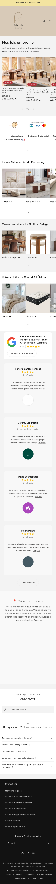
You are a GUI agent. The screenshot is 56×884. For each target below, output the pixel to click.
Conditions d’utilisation (41, 870)
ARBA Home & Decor (17, 863)
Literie (5, 316)
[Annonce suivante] (51, 3)
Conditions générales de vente (20, 814)
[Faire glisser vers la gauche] (22, 109)
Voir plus (42, 389)
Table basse (32, 201)
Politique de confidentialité (18, 796)
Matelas (30, 316)
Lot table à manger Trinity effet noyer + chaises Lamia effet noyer (13, 90)
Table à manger (9, 257)
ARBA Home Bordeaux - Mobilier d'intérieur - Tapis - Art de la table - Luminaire (34, 339)
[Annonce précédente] (5, 3)
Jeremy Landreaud (28, 422)
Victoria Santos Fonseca (28, 368)
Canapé (6, 201)
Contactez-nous (13, 820)
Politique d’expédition (15, 874)
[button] (5, 21)
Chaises (30, 257)
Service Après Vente (15, 826)
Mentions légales (13, 791)
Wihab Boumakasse (28, 476)
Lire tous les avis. (28, 582)
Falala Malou (28, 530)
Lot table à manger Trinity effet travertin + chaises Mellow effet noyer (37, 92)
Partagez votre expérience (22, 353)
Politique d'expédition (15, 808)
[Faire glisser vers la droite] (34, 109)
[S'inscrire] (48, 843)
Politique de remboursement (19, 802)
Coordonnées (37, 878)
